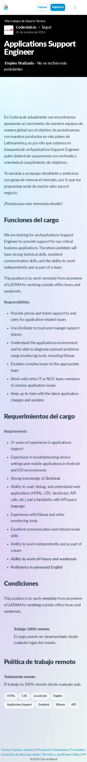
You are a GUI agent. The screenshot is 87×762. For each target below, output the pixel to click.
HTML (11, 696)
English (57, 696)
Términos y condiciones (57, 754)
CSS (24, 696)
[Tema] (67, 7)
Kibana (60, 704)
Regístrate (58, 7)
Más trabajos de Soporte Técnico (25, 21)
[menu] (74, 7)
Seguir (47, 27)
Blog (76, 754)
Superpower (60, 750)
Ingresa (42, 7)
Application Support (19, 704)
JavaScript (40, 696)
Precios (6, 750)
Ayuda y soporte (23, 750)
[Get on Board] (6, 7)
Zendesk (43, 704)
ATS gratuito (43, 750)
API (73, 704)
